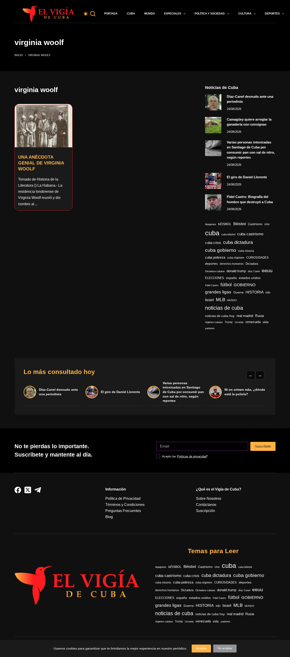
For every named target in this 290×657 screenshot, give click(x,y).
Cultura (244, 13)
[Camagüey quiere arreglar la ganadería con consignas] (213, 125)
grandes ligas (218, 292)
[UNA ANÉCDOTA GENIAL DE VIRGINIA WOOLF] (43, 125)
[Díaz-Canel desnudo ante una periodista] (213, 102)
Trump (229, 322)
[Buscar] (92, 13)
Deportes (272, 13)
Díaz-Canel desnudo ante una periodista (58, 392)
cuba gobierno (220, 250)
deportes (211, 263)
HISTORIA (254, 292)
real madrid (245, 316)
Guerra (238, 292)
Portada (111, 13)
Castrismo (255, 224)
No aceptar (225, 648)
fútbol (226, 284)
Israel (209, 300)
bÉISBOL (224, 224)
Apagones (210, 224)
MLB (220, 299)
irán (268, 292)
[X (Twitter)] (27, 490)
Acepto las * (185, 456)
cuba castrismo (250, 234)
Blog (109, 517)
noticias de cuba (224, 308)
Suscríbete (263, 446)
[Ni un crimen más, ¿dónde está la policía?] (215, 392)
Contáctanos (206, 505)
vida (265, 322)
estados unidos (250, 278)
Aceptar (201, 648)
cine (267, 224)
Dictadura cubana (215, 271)
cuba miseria (246, 250)
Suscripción (205, 511)
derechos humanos (232, 263)
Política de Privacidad (122, 498)
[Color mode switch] (85, 14)
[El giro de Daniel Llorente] (213, 181)
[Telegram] (37, 490)
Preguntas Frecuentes (123, 511)
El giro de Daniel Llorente (247, 177)
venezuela (253, 322)
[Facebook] (17, 490)
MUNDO (232, 300)
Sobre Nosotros (208, 498)
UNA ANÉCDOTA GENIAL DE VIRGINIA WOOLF (41, 163)
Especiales (172, 13)
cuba (212, 233)
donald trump (236, 271)
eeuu (267, 270)
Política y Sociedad (210, 13)
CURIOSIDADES (257, 257)
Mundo (149, 13)
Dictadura (252, 263)
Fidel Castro (211, 285)
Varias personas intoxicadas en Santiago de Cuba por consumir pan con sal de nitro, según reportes (183, 391)
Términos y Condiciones (125, 505)
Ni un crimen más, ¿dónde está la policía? (245, 392)
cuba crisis (213, 243)
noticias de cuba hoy (219, 316)
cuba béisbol (228, 234)
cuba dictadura (238, 242)
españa (231, 278)
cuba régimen (235, 257)
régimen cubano (214, 322)
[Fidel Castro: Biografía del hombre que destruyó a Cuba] (213, 202)
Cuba (131, 13)
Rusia (259, 316)
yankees (210, 328)
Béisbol (239, 224)
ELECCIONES (214, 278)
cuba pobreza (215, 257)
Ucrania (239, 322)
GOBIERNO (245, 285)
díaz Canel (254, 271)
